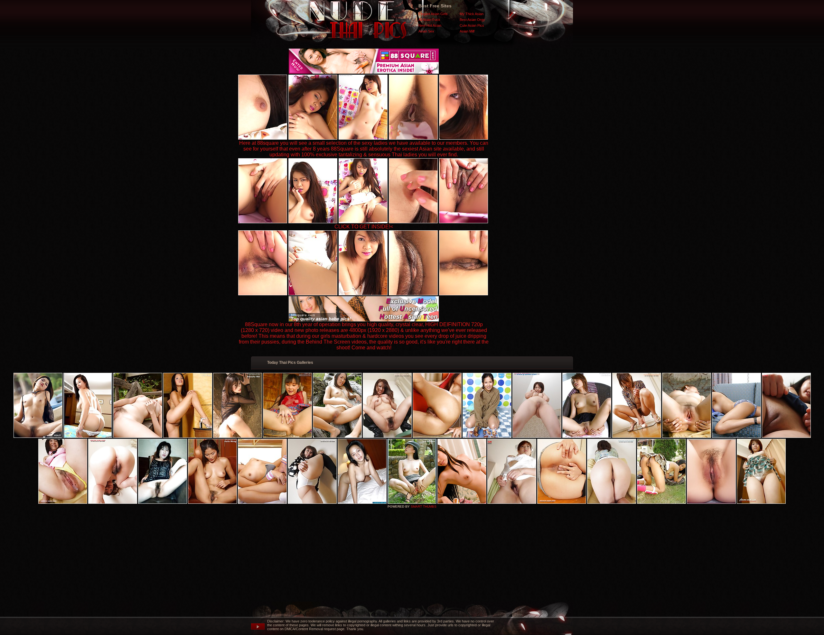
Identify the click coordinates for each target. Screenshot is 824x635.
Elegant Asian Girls (433, 14)
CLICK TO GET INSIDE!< (363, 226)
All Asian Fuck (429, 20)
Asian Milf (467, 31)
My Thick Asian (471, 14)
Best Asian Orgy (472, 20)
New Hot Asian (429, 25)
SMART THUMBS (423, 506)
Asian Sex (426, 31)
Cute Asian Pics (472, 25)
